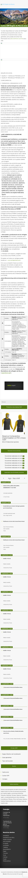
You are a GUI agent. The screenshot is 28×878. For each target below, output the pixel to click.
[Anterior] (3, 478)
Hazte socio (5, 772)
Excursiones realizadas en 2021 (14, 467)
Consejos (4, 779)
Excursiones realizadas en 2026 (14, 456)
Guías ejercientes (6, 757)
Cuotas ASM (5, 775)
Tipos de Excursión (7, 761)
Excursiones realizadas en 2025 (14, 458)
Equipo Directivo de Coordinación (11, 754)
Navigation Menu (13, 4)
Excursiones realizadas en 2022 (14, 465)
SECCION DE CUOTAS (17, 38)
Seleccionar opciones (13, 442)
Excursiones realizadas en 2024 (14, 460)
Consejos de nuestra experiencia (6, 814)
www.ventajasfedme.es (13, 260)
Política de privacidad (11, 874)
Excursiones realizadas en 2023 (14, 463)
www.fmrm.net (6, 373)
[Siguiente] (24, 478)
